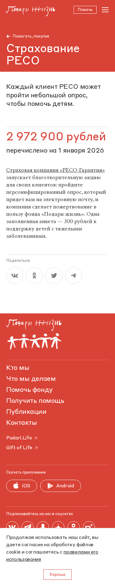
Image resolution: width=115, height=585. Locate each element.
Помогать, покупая (31, 36)
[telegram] (73, 275)
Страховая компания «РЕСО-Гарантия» (55, 170)
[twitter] (54, 275)
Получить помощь (35, 401)
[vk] (14, 275)
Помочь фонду (29, 390)
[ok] (34, 275)
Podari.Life (19, 438)
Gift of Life (19, 448)
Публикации (26, 412)
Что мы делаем (31, 379)
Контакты (21, 423)
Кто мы (17, 368)
